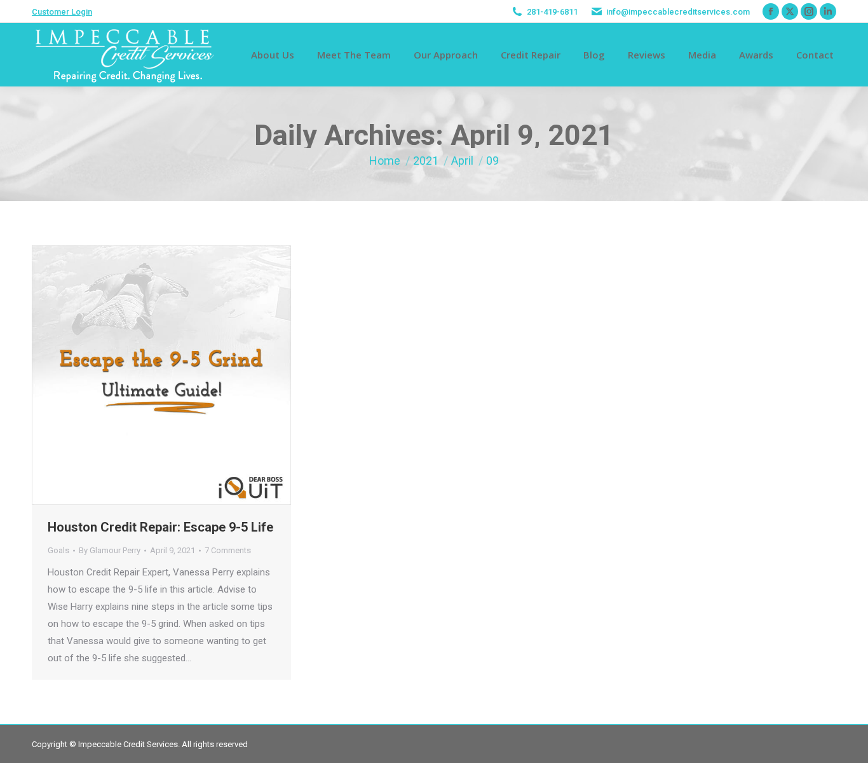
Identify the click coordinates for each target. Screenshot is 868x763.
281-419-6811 (552, 12)
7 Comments (228, 550)
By (109, 550)
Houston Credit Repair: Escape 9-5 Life (160, 527)
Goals (58, 550)
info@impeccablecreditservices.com (678, 12)
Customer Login (62, 12)
